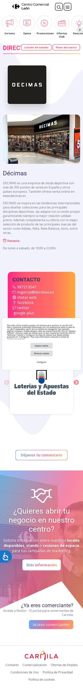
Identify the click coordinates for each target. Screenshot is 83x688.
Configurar (41, 362)
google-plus (24, 313)
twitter (23, 307)
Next (76, 382)
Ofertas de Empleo (64, 665)
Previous (7, 382)
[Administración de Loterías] (41, 382)
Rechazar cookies (41, 353)
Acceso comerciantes (51, 624)
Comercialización (35, 665)
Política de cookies (16, 338)
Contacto (12, 665)
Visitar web (26, 297)
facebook (25, 302)
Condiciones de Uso (24, 672)
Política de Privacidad (58, 672)
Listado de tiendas (36, 47)
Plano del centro (66, 47)
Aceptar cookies (41, 345)
